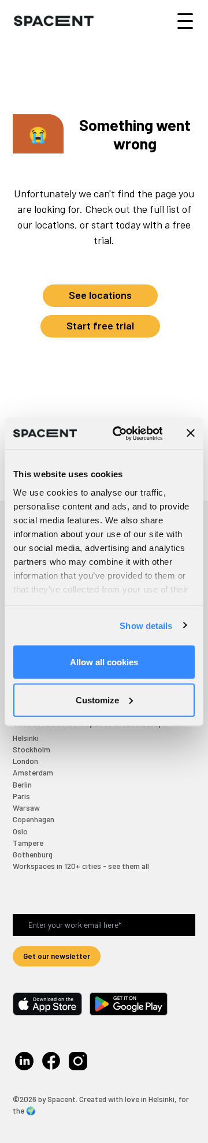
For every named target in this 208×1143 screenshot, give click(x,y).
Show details (146, 625)
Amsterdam (33, 772)
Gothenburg (33, 854)
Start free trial (100, 325)
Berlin (22, 784)
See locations (100, 294)
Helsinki (26, 738)
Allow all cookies (104, 662)
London (25, 761)
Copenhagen (33, 819)
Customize (97, 699)
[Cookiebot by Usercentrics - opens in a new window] (120, 433)
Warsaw (26, 807)
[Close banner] (191, 433)
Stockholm (31, 749)
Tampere (28, 843)
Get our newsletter (56, 956)
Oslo (20, 831)
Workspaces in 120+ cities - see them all (81, 866)
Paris (21, 796)
